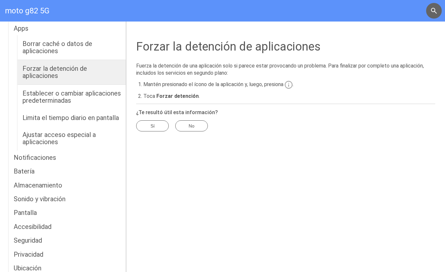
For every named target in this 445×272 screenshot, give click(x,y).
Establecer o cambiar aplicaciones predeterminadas (71, 96)
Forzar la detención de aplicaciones (54, 72)
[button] (434, 11)
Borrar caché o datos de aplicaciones (57, 47)
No (191, 125)
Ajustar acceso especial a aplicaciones (59, 138)
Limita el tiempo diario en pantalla (70, 118)
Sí (153, 125)
